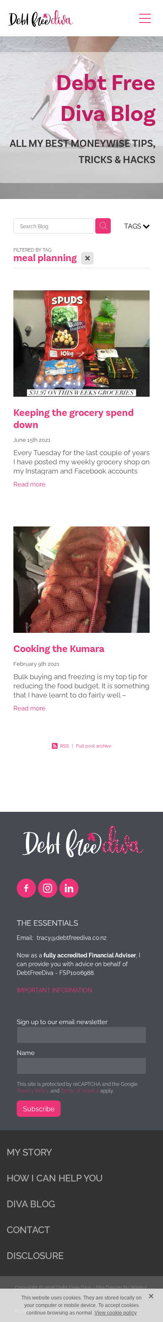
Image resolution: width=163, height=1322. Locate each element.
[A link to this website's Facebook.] (26, 888)
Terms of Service (80, 1090)
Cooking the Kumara (58, 648)
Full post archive (93, 745)
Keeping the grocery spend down (73, 418)
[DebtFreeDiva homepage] (67, 18)
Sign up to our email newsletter (62, 1021)
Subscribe (38, 1108)
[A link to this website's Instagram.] (47, 888)
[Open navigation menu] (145, 18)
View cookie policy (115, 1313)
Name (26, 1052)
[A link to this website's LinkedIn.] (69, 888)
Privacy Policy (33, 1090)
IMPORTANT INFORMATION (54, 990)
